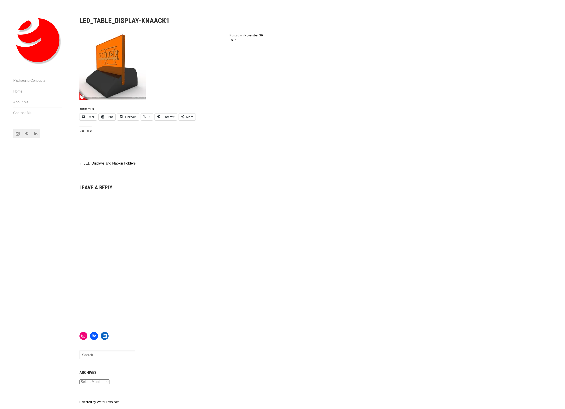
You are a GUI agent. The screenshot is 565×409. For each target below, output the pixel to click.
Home (18, 91)
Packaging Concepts (29, 80)
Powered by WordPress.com (99, 402)
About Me (20, 102)
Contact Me (22, 113)
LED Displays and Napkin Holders (109, 163)
